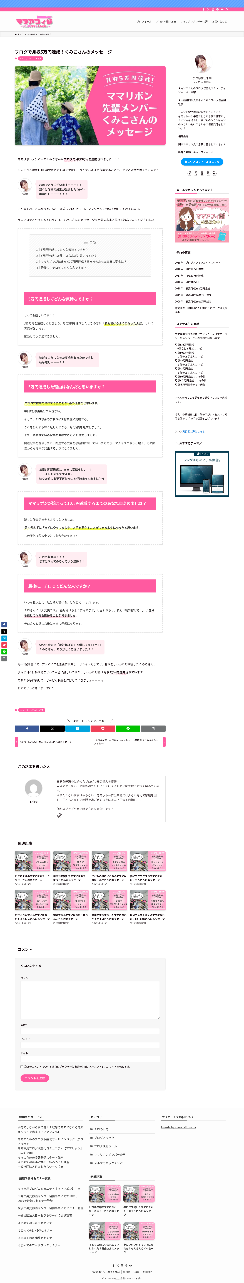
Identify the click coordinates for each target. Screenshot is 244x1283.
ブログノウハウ (104, 1138)
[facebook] (203, 9)
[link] (59, 815)
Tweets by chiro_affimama (178, 1127)
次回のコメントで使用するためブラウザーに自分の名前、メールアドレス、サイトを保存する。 (78, 1066)
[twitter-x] (208, 9)
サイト (24, 1053)
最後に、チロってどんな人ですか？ (63, 267)
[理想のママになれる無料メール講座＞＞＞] (122, 3)
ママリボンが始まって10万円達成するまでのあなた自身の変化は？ (84, 261)
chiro (34, 801)
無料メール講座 (131, 1272)
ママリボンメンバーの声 (30, 58)
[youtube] (222, 9)
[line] (217, 9)
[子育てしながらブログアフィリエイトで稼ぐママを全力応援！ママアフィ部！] (34, 21)
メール (25, 1039)
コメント (26, 978)
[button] (27, 729)
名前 (24, 1025)
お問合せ (147, 1272)
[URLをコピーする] (153, 729)
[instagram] (213, 9)
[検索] (227, 9)
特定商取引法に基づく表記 (105, 1272)
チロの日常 (101, 1129)
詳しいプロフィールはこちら (202, 161)
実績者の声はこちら (193, 431)
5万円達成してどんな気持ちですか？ (64, 249)
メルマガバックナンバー (110, 1163)
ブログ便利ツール (105, 1146)
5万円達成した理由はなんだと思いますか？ (69, 255)
